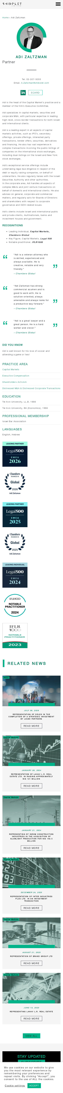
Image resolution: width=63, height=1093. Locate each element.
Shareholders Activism (14, 382)
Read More (31, 725)
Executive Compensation (15, 376)
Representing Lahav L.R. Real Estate (31, 1011)
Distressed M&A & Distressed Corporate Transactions (31, 388)
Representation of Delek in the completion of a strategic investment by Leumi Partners (31, 716)
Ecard (35, 92)
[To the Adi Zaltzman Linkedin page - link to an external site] (23, 92)
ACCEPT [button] (34, 1085)
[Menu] (58, 4)
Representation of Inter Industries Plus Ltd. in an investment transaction (31, 899)
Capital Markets (10, 369)
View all (31, 1035)
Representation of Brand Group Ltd (31, 956)
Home (5, 17)
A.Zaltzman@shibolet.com (35, 83)
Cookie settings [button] (15, 1085)
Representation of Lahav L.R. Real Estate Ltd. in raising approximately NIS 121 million (31, 776)
